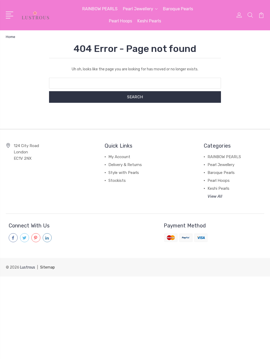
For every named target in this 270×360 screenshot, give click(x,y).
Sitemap (47, 267)
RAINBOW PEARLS (100, 8)
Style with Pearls (123, 172)
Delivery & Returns (125, 164)
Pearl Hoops (120, 20)
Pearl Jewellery (138, 8)
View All (215, 196)
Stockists (117, 180)
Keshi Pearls (149, 20)
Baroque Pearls (178, 8)
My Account (119, 156)
